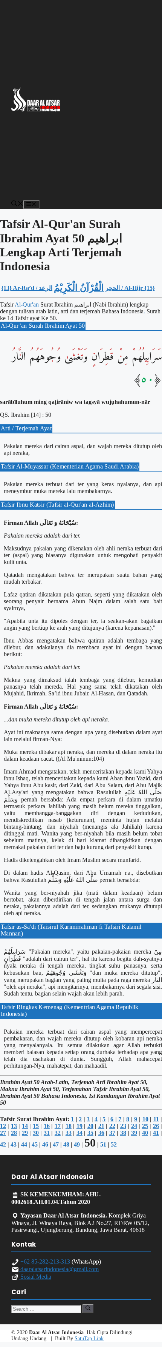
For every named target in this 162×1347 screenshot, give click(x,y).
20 (90, 1126)
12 (3, 1126)
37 (112, 1133)
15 (36, 1126)
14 (25, 1126)
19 (79, 1126)
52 (114, 1144)
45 (35, 1144)
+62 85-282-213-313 (44, 1261)
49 (77, 1144)
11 (156, 1119)
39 (134, 1133)
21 (101, 1126)
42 (3, 1144)
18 (69, 1126)
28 (14, 1133)
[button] (17, 204)
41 (156, 1133)
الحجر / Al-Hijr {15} (130, 288)
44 (24, 1144)
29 (25, 1133)
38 (123, 1133)
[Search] (88, 1308)
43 (14, 1144)
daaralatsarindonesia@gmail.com (59, 1269)
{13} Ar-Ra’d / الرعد (26, 288)
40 (145, 1133)
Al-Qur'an (27, 304)
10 (145, 1119)
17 (58, 1126)
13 (14, 1126)
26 (156, 1126)
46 (45, 1144)
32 (58, 1133)
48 (66, 1144)
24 (134, 1126)
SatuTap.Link (89, 1338)
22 (112, 1126)
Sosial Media (35, 1276)
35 (90, 1133)
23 (123, 1126)
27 (3, 1133)
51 (103, 1144)
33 (69, 1133)
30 (36, 1133)
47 (56, 1144)
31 (47, 1133)
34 (79, 1133)
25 (145, 1126)
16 (47, 1126)
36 (101, 1133)
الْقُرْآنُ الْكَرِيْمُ (79, 288)
